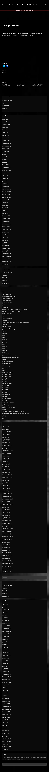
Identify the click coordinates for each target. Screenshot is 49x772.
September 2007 (6, 261)
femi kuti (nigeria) (7, 328)
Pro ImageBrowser (7, 383)
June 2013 (5, 175)
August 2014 (5, 151)
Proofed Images (6, 398)
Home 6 (4, 346)
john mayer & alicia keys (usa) (10, 357)
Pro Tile (4, 396)
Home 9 (4, 352)
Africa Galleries (6, 294)
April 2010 (5, 183)
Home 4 (4, 342)
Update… (4, 103)
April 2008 (5, 242)
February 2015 (6, 138)
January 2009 (6, 218)
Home (3, 335)
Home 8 (4, 350)
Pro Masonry (5, 387)
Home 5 (4, 344)
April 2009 (5, 210)
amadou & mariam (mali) (9, 296)
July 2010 (5, 178)
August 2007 (6, 264)
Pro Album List (6, 376)
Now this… (5, 108)
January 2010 (6, 186)
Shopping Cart (6, 404)
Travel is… (5, 417)
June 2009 (5, 205)
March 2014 (5, 165)
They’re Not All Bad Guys (38, 84)
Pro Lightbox (5, 385)
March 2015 (5, 135)
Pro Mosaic (5, 389)
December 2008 (6, 221)
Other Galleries (6, 368)
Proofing (4, 400)
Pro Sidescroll (6, 391)
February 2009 (6, 216)
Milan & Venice (6, 363)
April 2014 (5, 162)
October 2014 (5, 148)
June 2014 (5, 156)
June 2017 (5, 119)
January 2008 (6, 251)
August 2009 (6, 199)
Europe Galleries (6, 326)
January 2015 (6, 140)
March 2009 (5, 213)
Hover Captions (6, 354)
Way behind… (6, 105)
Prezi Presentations (7, 372)
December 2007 (6, 253)
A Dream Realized (7, 100)
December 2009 (6, 189)
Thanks (4, 415)
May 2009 (5, 208)
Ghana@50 (5, 333)
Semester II (5, 111)
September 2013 (6, 170)
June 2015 (5, 127)
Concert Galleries (7, 313)
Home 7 (4, 348)
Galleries (4, 331)
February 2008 (6, 248)
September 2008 (6, 229)
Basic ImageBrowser (7, 298)
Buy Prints (5, 307)
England (4, 324)
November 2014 (6, 146)
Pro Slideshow (6, 392)
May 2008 (5, 240)
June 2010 (5, 181)
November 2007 (6, 256)
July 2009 (5, 202)
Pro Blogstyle (6, 378)
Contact (4, 315)
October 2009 (6, 194)
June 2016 (5, 122)
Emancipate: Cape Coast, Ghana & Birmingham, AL (16, 322)
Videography (5, 418)
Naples (4, 365)
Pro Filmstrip (6, 381)
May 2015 (4, 130)
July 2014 (5, 154)
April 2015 (5, 132)
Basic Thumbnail (7, 302)
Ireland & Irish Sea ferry (9, 355)
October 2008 (6, 226)
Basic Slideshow (6, 300)
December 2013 (6, 167)
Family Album (5, 84)
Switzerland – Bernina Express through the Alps (15, 413)
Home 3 (4, 341)
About (4, 291)
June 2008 (5, 237)
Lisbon (4, 359)
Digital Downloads (7, 318)
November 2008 (6, 224)
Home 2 (4, 339)
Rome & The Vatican (8, 402)
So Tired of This (21, 84)
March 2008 (5, 245)
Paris (3, 370)
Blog (3, 304)
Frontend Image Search (8, 329)
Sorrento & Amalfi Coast (9, 407)
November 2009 (6, 191)
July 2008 (5, 234)
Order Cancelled (6, 367)
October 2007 (6, 259)
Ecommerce (5, 320)
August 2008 (6, 232)
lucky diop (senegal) (7, 361)
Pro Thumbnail (6, 394)
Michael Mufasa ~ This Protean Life (20, 4)
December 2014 (6, 143)
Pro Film (4, 380)
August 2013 (5, 173)
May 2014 (4, 159)
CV (3, 317)
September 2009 (6, 197)
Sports (4, 409)
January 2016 (6, 124)
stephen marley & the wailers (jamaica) (13, 411)
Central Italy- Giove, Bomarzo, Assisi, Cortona (14, 309)
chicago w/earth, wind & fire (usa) (11, 311)
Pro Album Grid (6, 374)
